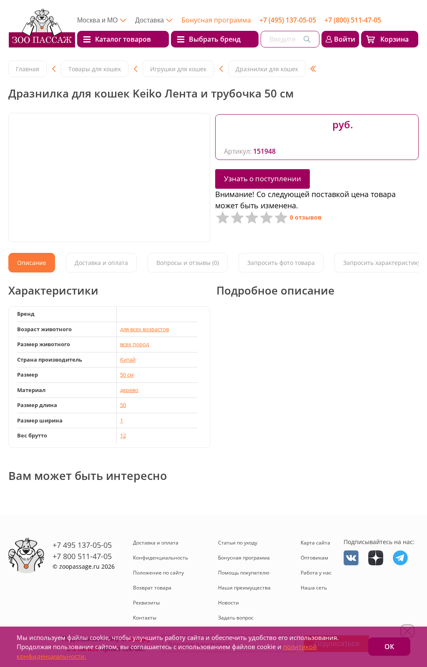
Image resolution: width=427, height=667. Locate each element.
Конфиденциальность (160, 557)
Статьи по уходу (237, 542)
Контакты (144, 617)
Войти (344, 39)
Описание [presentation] (31, 263)
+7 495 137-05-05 (82, 545)
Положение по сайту (158, 572)
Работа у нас (316, 572)
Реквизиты (146, 602)
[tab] (31, 262)
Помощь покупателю (243, 572)
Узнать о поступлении (262, 178)
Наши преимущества (244, 587)
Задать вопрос (236, 617)
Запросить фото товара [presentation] (281, 263)
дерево (129, 390)
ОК (389, 646)
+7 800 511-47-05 (82, 556)
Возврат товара (152, 587)
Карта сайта (315, 542)
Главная (27, 69)
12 (123, 435)
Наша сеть (314, 587)
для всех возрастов (144, 329)
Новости (228, 602)
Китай (128, 359)
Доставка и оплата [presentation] (101, 263)
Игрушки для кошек (178, 69)
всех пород (134, 344)
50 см (127, 374)
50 (123, 405)
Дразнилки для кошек (267, 69)
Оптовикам (314, 557)
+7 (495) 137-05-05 (287, 20)
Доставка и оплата (155, 542)
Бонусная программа (216, 20)
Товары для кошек (94, 69)
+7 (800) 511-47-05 (352, 20)
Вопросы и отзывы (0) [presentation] (187, 263)
